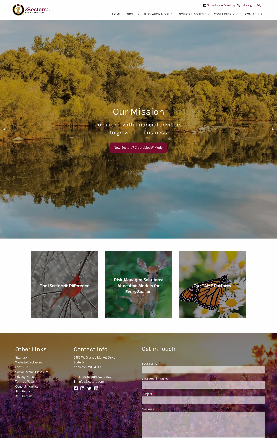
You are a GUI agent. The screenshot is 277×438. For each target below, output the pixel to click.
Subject (162, 394)
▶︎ (274, 129)
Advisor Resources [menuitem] (192, 14)
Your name (165, 363)
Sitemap (21, 357)
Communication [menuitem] (226, 14)
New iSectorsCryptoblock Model (138, 147)
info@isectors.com (91, 381)
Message (163, 409)
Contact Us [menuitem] (253, 14)
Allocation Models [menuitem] (157, 14)
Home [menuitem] (116, 14)
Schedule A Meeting (221, 5)
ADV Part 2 (22, 391)
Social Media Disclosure (31, 372)
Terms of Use (24, 381)
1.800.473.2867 (251, 5)
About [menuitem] (131, 14)
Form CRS (22, 367)
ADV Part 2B (23, 396)
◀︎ (5, 129)
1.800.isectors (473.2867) (95, 377)
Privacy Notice (25, 377)
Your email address (171, 379)
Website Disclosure (28, 362)
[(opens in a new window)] (77, 389)
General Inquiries (26, 386)
